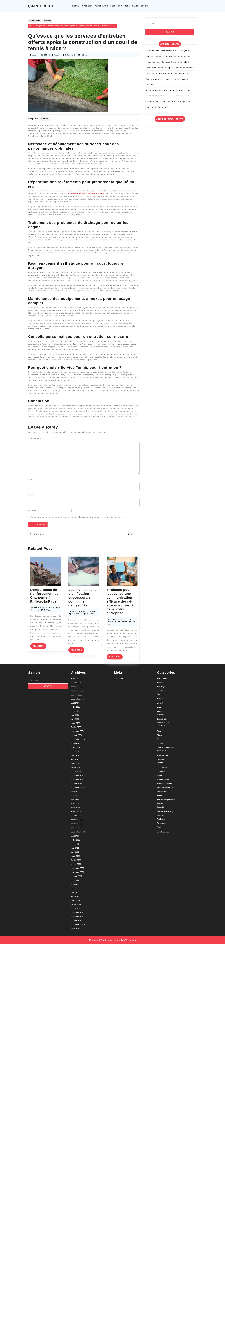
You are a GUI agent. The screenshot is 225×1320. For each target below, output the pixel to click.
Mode (127, 6)
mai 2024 (75, 755)
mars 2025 (75, 723)
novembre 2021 (77, 872)
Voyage (160, 698)
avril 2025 (75, 719)
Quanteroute (41, 6)
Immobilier (87, 6)
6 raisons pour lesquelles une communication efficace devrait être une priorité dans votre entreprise (120, 601)
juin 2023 (75, 796)
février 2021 (76, 904)
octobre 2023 (76, 783)
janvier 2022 (76, 864)
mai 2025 (75, 715)
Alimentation (101, 6)
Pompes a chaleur (164, 783)
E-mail (32, 495)
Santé (135, 6)
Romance (161, 694)
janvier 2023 (76, 816)
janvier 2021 (76, 908)
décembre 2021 (77, 868)
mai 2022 (75, 848)
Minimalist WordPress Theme (104, 940)
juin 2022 (75, 844)
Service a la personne (166, 800)
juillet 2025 (75, 707)
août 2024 (75, 743)
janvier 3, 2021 (78, 611)
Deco (112, 6)
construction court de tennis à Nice (86, 193)
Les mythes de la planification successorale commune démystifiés (82, 597)
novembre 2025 (77, 691)
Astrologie (161, 687)
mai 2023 (75, 800)
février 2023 (76, 812)
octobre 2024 (76, 735)
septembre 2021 (78, 880)
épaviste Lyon (162, 755)
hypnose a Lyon (163, 767)
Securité (160, 807)
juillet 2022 (75, 840)
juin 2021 (75, 888)
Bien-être (161, 703)
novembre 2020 (77, 916)
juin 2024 (75, 751)
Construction (162, 726)
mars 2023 (75, 808)
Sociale (160, 827)
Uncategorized (163, 832)
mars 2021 (75, 900)
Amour (159, 683)
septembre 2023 (78, 787)
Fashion (160, 759)
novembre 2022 (77, 824)
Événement (161, 823)
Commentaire (35, 438)
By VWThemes (128, 940)
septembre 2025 (78, 699)
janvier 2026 (76, 683)
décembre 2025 (77, 687)
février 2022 (76, 860)
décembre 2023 (77, 775)
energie (160, 743)
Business (47, 21)
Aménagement (163, 722)
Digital (75, 6)
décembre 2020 (77, 912)
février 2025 (76, 727)
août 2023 (75, 791)
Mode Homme (163, 779)
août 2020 (75, 928)
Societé (145, 6)
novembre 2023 (77, 779)
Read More (39, 647)
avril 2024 (75, 759)
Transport (161, 714)
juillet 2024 (75, 747)
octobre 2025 (76, 695)
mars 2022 (75, 856)
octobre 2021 (76, 876)
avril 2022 (75, 852)
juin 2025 (75, 711)
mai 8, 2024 (39, 608)
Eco (120, 6)
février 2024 (76, 767)
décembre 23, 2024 (40, 55)
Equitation (161, 819)
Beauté (160, 763)
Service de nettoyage (165, 812)
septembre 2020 (78, 924)
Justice (160, 803)
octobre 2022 (76, 828)
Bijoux (159, 707)
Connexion (118, 679)
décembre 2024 (77, 731)
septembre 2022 (78, 832)
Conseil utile (162, 719)
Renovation (161, 791)
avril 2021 (75, 896)
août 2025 (75, 703)
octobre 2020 (76, 920)
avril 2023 (75, 804)
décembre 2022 (77, 820)
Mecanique (161, 751)
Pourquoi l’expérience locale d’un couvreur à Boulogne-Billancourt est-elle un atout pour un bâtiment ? (167, 79)
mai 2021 (75, 892)
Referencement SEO (165, 787)
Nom (31, 479)
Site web (32, 511)
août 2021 (75, 884)
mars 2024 (75, 763)
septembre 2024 (78, 739)
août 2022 (75, 836)
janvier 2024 (76, 771)
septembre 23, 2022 (119, 619)
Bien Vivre (161, 691)
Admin (57, 55)
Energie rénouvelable (166, 747)
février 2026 (76, 679)
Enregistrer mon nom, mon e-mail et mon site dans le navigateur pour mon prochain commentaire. (77, 517)
